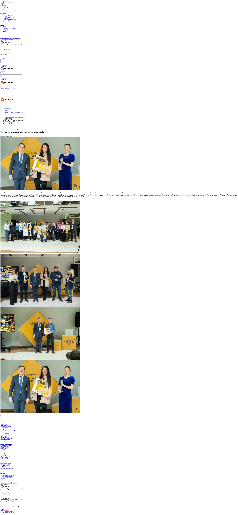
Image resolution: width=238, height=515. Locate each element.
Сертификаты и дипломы (8, 8)
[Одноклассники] (3, 136)
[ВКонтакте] (1, 136)
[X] (6, 136)
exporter (2, 420)
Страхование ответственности (9, 28)
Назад (7, 113)
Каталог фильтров (4, 453)
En (1, 510)
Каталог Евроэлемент (5, 456)
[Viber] (8, 136)
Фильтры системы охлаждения (9, 19)
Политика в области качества (6, 477)
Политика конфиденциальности (7, 476)
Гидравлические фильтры (8, 17)
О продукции (3, 455)
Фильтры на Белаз (7, 20)
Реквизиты (5, 29)
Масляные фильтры (7, 16)
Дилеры (4, 31)
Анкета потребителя (7, 10)
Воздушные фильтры (7, 15)
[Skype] (11, 136)
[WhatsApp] (10, 136)
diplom (1, 417)
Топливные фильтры (7, 18)
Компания (2, 459)
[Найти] (3, 62)
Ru (5, 510)
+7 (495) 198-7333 (8, 39)
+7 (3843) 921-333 (4, 36)
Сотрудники (5, 30)
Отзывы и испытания (7, 9)
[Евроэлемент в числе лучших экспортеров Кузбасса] (40, 189)
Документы (2, 473)
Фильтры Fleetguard (7, 22)
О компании (5, 7)
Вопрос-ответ (3, 478)
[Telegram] (13, 136)
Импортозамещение (7, 21)
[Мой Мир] (4, 136)
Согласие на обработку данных (7, 475)
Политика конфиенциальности (7, 511)
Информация (3, 466)
